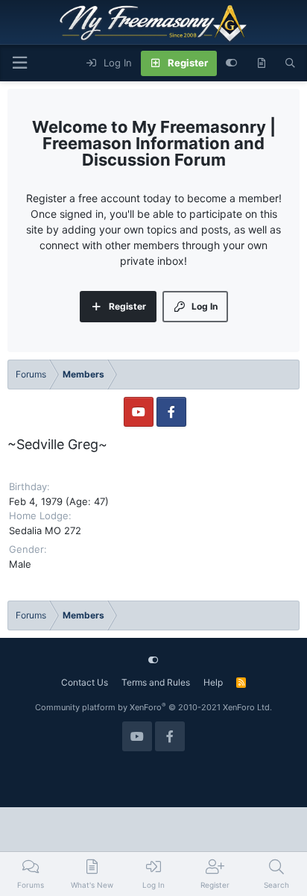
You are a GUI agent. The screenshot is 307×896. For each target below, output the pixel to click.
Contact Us (84, 682)
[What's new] (261, 63)
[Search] (290, 63)
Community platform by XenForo (153, 707)
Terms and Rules (155, 682)
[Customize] (231, 63)
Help (213, 682)
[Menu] (19, 63)
